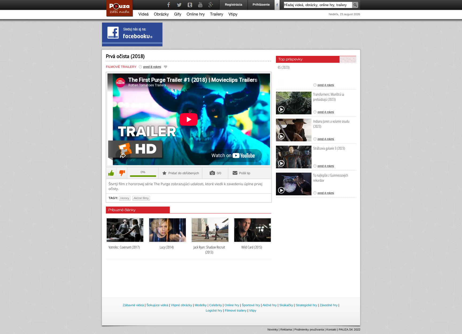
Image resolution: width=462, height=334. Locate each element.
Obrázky (161, 15)
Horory (124, 198)
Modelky (201, 305)
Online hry (196, 15)
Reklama (286, 329)
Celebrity (215, 305)
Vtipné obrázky (181, 305)
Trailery (216, 15)
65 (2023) (284, 67)
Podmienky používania (309, 329)
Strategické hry (306, 305)
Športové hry (251, 305)
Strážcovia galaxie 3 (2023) (329, 148)
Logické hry (214, 310)
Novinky (272, 329)
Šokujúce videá (157, 305)
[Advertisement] (231, 282)
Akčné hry (269, 305)
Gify (177, 15)
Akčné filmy (141, 198)
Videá (143, 15)
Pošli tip (244, 173)
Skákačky (286, 305)
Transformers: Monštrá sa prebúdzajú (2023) (328, 97)
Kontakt (331, 329)
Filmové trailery (121, 67)
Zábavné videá (133, 305)
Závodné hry (329, 305)
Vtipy (233, 15)
